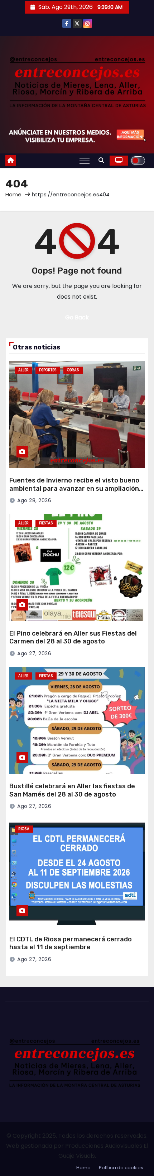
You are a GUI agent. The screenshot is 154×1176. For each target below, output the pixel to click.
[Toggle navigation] (84, 160)
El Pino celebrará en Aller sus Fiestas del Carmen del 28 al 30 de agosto (73, 637)
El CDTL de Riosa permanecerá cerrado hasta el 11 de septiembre (70, 943)
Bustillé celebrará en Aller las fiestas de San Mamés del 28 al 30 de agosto (72, 790)
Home (13, 194)
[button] (101, 160)
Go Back (77, 317)
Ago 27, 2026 (34, 653)
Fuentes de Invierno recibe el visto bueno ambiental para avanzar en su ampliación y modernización (76, 488)
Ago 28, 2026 (34, 500)
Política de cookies (121, 1167)
